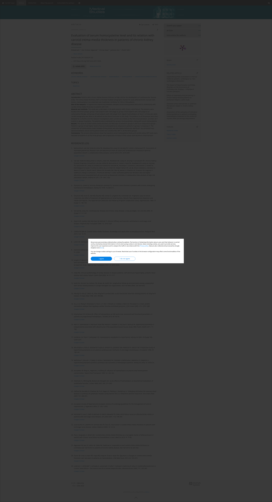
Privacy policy (144, 246)
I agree (101, 259)
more (101, 248)
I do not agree (125, 259)
